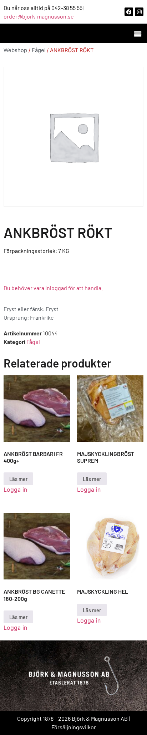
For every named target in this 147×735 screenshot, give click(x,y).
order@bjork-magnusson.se (39, 16)
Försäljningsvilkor (73, 727)
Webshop (15, 50)
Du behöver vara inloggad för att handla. (53, 287)
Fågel (38, 50)
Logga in (15, 489)
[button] (137, 33)
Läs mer (18, 478)
